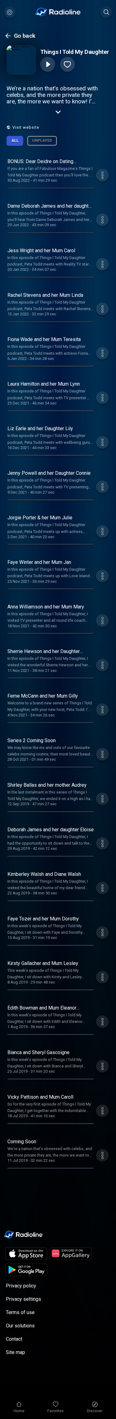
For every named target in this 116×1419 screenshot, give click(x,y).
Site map (15, 1352)
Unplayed (42, 140)
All (15, 140)
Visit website (25, 127)
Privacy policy (21, 1286)
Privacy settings (23, 1299)
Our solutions (20, 1326)
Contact (14, 1339)
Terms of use (20, 1312)
